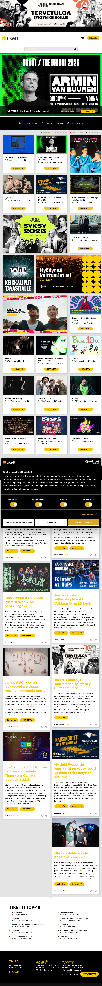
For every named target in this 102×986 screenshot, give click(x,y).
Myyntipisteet (89, 974)
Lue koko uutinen (69, 110)
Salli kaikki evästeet (83, 522)
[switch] (38, 504)
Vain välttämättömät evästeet (18, 522)
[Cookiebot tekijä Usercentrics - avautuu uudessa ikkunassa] (87, 462)
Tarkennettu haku (86, 49)
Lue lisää (11, 551)
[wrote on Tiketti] (75, 574)
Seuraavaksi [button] (76, 123)
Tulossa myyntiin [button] (53, 123)
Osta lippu (27, 551)
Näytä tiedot (88, 514)
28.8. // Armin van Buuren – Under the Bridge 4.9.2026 (30, 110)
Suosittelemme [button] (29, 123)
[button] (3, 111)
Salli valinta (51, 522)
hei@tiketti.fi (14, 972)
